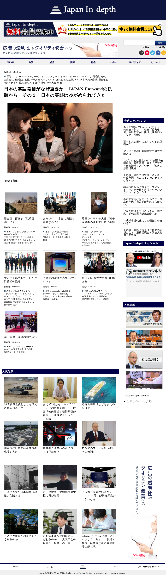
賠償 (43, 83)
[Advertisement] (143, 94)
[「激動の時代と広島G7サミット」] (60, 262)
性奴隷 (69, 80)
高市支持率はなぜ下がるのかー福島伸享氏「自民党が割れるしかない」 (142, 202)
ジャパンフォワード (68, 76)
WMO (94, 291)
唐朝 (20, 240)
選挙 (15, 305)
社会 (93, 62)
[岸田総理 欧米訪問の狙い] (21, 322)
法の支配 (54, 299)
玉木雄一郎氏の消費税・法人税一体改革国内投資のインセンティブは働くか (142, 178)
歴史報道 (103, 80)
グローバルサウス (51, 294)
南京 (103, 76)
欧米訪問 (20, 352)
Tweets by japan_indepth (136, 395)
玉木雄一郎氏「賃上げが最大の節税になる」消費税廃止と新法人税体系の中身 (142, 233)
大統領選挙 (27, 299)
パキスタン (9, 296)
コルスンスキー (88, 234)
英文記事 (23, 83)
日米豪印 (8, 305)
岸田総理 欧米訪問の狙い (20, 337)
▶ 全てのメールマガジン (138, 401)
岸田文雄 (35, 80)
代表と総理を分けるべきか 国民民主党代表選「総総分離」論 (142, 212)
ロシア (105, 240)
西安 (26, 243)
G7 (15, 76)
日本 (76, 80)
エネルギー (87, 294)
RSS (116, 567)
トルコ (30, 294)
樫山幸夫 (59, 237)
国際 (72, 62)
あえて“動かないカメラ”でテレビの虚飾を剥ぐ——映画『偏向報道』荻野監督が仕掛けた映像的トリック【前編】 (59, 411)
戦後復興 (107, 243)
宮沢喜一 (47, 234)
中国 (15, 234)
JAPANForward (25, 76)
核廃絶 (69, 296)
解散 (45, 240)
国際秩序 (63, 294)
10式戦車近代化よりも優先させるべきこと (142, 222)
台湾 (6, 240)
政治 (31, 62)
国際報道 (19, 80)
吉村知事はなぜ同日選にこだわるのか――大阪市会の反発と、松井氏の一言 (59, 539)
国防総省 (103, 296)
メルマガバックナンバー (149, 567)
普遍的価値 (60, 296)
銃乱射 (106, 299)
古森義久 (8, 80)
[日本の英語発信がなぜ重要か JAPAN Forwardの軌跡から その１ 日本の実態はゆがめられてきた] (60, 138)
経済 (52, 62)
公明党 (56, 232)
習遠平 (21, 243)
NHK (36, 76)
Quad (16, 291)
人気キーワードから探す (154, 47)
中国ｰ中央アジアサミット (15, 237)
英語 (31, 83)
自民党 (67, 237)
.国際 (8, 76)
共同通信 (94, 76)
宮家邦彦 (8, 302)
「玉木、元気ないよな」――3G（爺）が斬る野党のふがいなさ (99, 496)
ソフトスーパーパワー (91, 240)
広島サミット (48, 80)
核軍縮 (46, 299)
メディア (84, 76)
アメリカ (52, 76)
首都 (31, 243)
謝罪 (37, 83)
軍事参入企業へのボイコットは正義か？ (142, 143)
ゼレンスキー (29, 232)
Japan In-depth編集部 (62, 291)
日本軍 (83, 80)
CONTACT (16, 567)
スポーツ (114, 62)
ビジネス (155, 62)
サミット (100, 234)
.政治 (47, 232)
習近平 (14, 243)
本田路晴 (86, 245)
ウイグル (18, 232)
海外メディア (11, 83)
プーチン (19, 296)
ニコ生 (50, 567)
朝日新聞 (92, 80)
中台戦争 (8, 234)
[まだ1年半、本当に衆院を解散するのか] (60, 203)
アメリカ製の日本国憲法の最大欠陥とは (142, 152)
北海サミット (92, 296)
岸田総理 (28, 349)
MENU (10, 62)
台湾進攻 (13, 240)
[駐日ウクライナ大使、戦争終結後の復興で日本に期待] (99, 203)
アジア (43, 76)
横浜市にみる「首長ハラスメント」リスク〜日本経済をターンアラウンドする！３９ (142, 190)
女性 (27, 80)
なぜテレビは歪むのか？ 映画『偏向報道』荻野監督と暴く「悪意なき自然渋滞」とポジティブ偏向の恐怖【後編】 (143, 164)
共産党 (30, 237)
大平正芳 (64, 232)
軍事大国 (51, 83)
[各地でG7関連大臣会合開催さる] (99, 262)
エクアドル (9, 294)
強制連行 (60, 80)
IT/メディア (135, 62)
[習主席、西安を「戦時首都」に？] (21, 203)
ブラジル (27, 296)
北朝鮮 (19, 299)
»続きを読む (11, 180)
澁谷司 (7, 243)
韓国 (59, 83)
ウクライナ (97, 232)
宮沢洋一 (55, 234)
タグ (94, 294)
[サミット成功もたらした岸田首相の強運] (21, 262)
